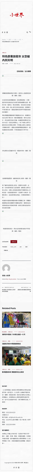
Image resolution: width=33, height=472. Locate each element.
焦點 (9, 341)
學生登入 (26, 462)
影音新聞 (4, 332)
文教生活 (4, 52)
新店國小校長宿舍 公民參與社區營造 (8, 289)
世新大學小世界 (19, 462)
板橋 (26, 246)
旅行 (21, 246)
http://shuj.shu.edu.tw (11, 279)
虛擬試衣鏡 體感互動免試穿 (24, 289)
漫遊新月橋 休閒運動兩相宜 (11, 344)
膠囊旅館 (6, 250)
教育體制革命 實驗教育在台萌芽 (13, 372)
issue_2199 (13, 246)
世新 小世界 (5, 63)
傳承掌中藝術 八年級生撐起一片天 (13, 334)
